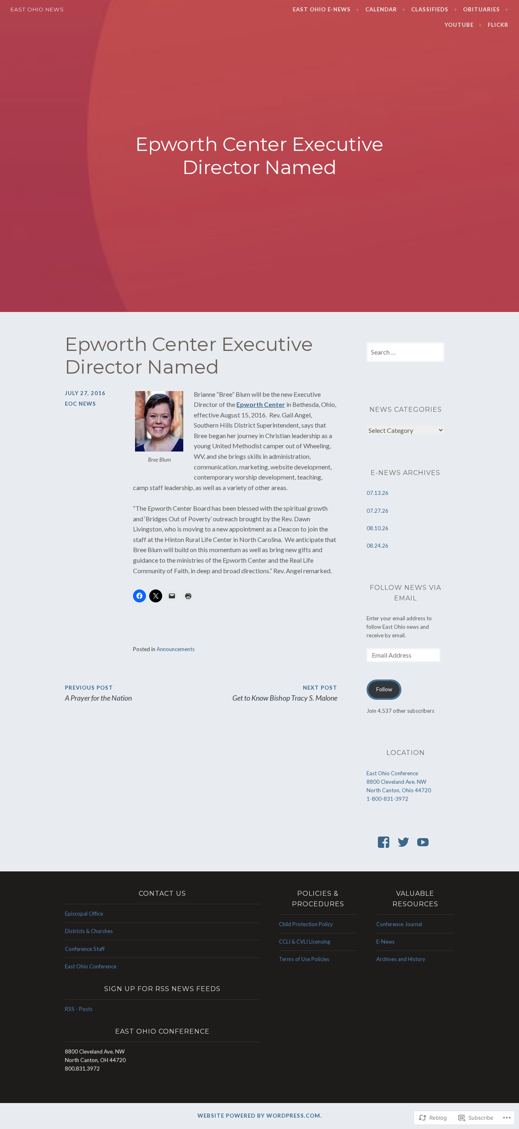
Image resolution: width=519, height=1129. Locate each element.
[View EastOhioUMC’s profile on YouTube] (424, 842)
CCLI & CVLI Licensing (304, 941)
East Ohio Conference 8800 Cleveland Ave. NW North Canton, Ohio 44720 (399, 782)
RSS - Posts (78, 1009)
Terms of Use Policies (304, 959)
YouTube (459, 25)
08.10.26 (377, 528)
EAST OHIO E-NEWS (322, 9)
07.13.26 (377, 493)
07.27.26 (377, 511)
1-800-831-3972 (387, 799)
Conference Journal (399, 924)
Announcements (176, 649)
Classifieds (429, 9)
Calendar (381, 9)
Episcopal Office (84, 913)
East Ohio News (37, 9)
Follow (384, 689)
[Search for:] (405, 352)
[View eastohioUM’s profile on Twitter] (405, 842)
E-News (385, 941)
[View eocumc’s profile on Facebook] (385, 842)
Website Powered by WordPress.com (258, 1115)
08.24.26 (377, 545)
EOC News (80, 403)
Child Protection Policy (306, 924)
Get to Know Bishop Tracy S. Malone (284, 693)
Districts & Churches (89, 931)
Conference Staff (85, 949)
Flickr (498, 25)
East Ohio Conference (90, 966)
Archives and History (400, 959)
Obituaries (481, 9)
